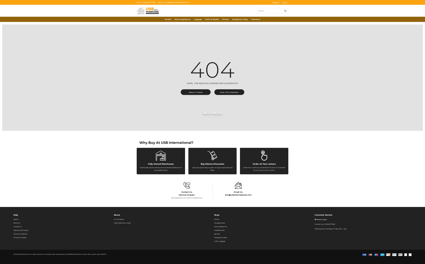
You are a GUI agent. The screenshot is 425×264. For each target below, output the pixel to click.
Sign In (285, 3)
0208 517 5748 (149, 2)
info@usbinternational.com (177, 2)
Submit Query (322, 219)
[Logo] (148, 11)
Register (276, 3)
